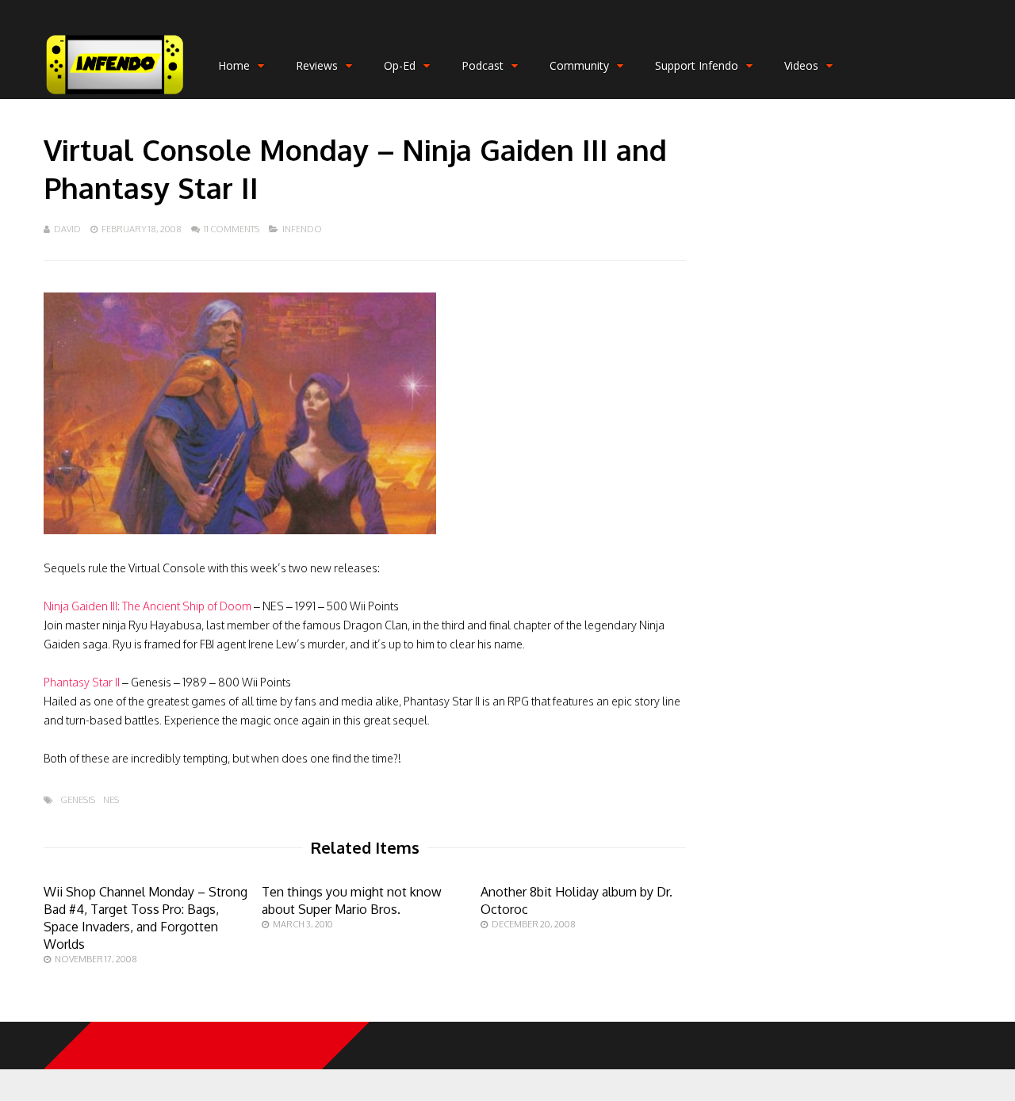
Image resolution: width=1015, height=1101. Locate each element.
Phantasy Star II (82, 682)
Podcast (483, 65)
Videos (801, 65)
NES (111, 800)
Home (234, 65)
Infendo (302, 229)
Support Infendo (696, 65)
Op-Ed (400, 65)
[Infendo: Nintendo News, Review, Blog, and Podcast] (115, 95)
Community (579, 65)
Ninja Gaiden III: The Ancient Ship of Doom (147, 606)
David (67, 229)
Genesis (77, 800)
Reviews (317, 65)
